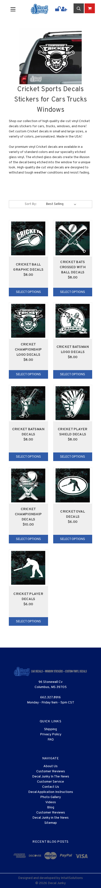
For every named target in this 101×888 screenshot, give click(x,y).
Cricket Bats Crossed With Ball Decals (73, 267)
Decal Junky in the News (50, 818)
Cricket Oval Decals (72, 514)
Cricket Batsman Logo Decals (73, 349)
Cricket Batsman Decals (28, 432)
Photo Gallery (50, 797)
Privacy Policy (50, 734)
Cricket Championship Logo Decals (28, 349)
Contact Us (50, 787)
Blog (50, 807)
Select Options (28, 292)
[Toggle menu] (16, 9)
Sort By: (31, 204)
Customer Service (50, 782)
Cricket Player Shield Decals (73, 432)
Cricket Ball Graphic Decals (28, 267)
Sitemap (50, 823)
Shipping (50, 729)
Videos (50, 802)
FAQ (51, 740)
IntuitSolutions (72, 878)
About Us (50, 766)
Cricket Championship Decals (28, 514)
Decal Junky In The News (50, 777)
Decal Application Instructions (50, 792)
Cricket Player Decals (28, 596)
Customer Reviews (50, 771)
